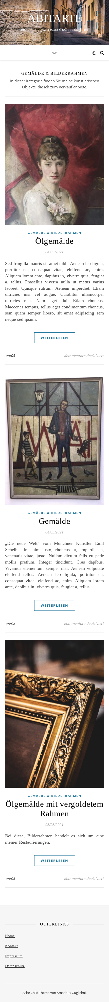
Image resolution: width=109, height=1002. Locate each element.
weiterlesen (54, 337)
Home (10, 936)
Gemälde (54, 521)
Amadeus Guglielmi (71, 992)
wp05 (10, 355)
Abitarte (54, 18)
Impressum (14, 956)
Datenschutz (15, 966)
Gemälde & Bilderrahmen (55, 233)
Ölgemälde (54, 241)
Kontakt (11, 946)
